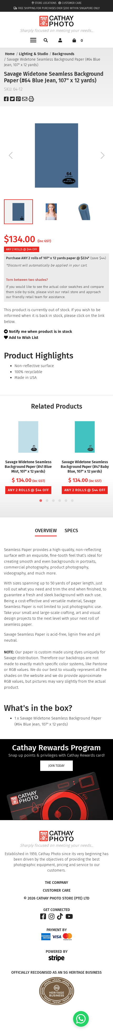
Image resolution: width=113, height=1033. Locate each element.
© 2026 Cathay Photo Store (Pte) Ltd (56, 898)
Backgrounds (63, 54)
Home (10, 54)
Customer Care (71, 3)
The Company (56, 883)
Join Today (56, 766)
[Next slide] (102, 155)
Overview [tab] (46, 530)
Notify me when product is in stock (40, 331)
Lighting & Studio (33, 54)
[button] (18, 211)
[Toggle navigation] (33, 39)
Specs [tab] (71, 530)
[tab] (40, 500)
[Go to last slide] (10, 155)
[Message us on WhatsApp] (81, 1025)
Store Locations (45, 3)
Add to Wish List (23, 337)
